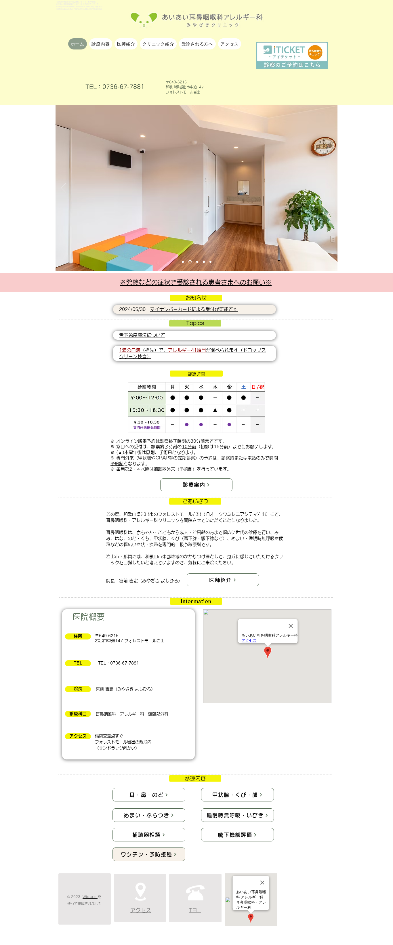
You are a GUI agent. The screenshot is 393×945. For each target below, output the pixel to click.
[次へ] (329, 188)
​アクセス (78, 736)
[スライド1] (183, 262)
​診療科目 (78, 713)
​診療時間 (196, 374)
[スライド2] (190, 262)
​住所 (78, 636)
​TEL (78, 663)
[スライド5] (210, 262)
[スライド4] (204, 262)
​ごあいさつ (195, 501)
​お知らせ (196, 297)
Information (196, 601)
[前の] (63, 188)
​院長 (78, 688)
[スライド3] (197, 262)
